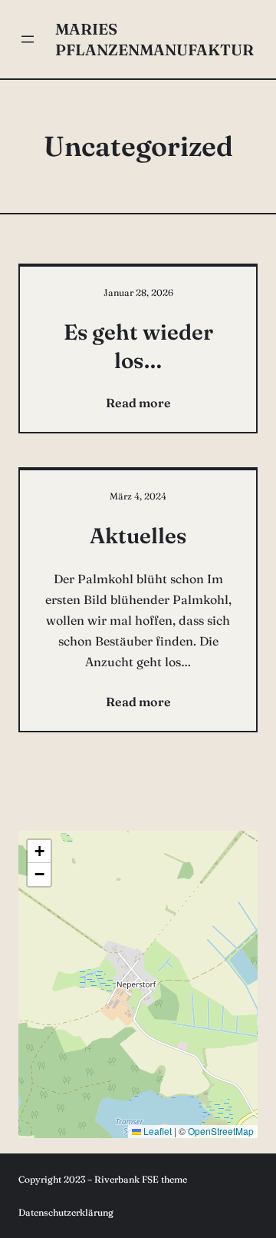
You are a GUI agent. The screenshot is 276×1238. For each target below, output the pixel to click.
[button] (39, 851)
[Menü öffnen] (27, 39)
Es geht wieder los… (138, 346)
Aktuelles (138, 536)
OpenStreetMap (221, 1130)
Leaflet (156, 1130)
